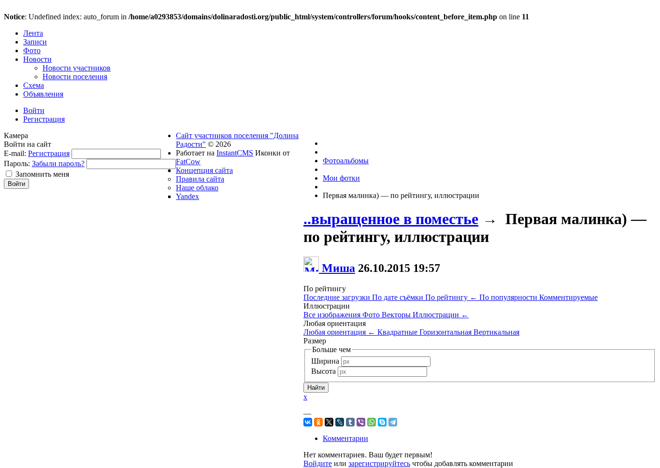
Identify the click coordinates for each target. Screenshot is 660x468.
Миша (338, 268)
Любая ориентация (339, 332)
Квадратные (398, 332)
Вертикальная (496, 332)
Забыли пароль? (58, 163)
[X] (329, 422)
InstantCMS (234, 153)
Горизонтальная (446, 332)
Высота (323, 371)
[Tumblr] (350, 422)
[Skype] (382, 422)
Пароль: (17, 163)
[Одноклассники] (318, 422)
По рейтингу (451, 297)
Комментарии (345, 438)
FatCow (188, 161)
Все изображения (332, 315)
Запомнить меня (42, 174)
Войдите (317, 463)
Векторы (397, 315)
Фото (372, 315)
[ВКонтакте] (307, 422)
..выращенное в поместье (390, 218)
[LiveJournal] (339, 422)
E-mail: (15, 153)
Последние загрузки (337, 297)
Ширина (325, 361)
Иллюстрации (441, 315)
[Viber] (361, 422)
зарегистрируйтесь (379, 463)
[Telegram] (392, 422)
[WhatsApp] (371, 422)
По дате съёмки (398, 297)
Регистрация (49, 153)
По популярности (509, 297)
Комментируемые (568, 297)
